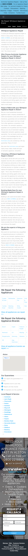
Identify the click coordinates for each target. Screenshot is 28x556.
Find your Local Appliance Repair (14, 547)
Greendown (8, 432)
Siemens (22, 336)
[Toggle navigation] (3, 16)
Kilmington (7, 410)
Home (9, 26)
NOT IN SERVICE (15, 464)
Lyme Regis (7, 399)
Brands (19, 26)
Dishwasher (11, 298)
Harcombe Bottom (9, 423)
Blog (10, 545)
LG (12, 332)
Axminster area (5, 141)
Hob (25, 306)
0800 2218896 (7, 4)
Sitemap (5, 543)
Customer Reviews (19, 543)
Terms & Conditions (7, 549)
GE (3, 340)
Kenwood (4, 332)
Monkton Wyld (8, 421)
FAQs (10, 543)
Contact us (15, 545)
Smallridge (7, 412)
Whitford (7, 427)
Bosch (4, 327)
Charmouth (7, 401)
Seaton (6, 403)
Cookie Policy (14, 550)
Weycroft (7, 408)
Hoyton (6, 419)
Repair (14, 26)
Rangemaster (6, 336)
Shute (6, 425)
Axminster (7, 397)
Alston (6, 416)
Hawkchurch (8, 414)
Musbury (7, 429)
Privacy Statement (20, 549)
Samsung (14, 336)
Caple (13, 327)
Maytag (22, 332)
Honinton (7, 405)
